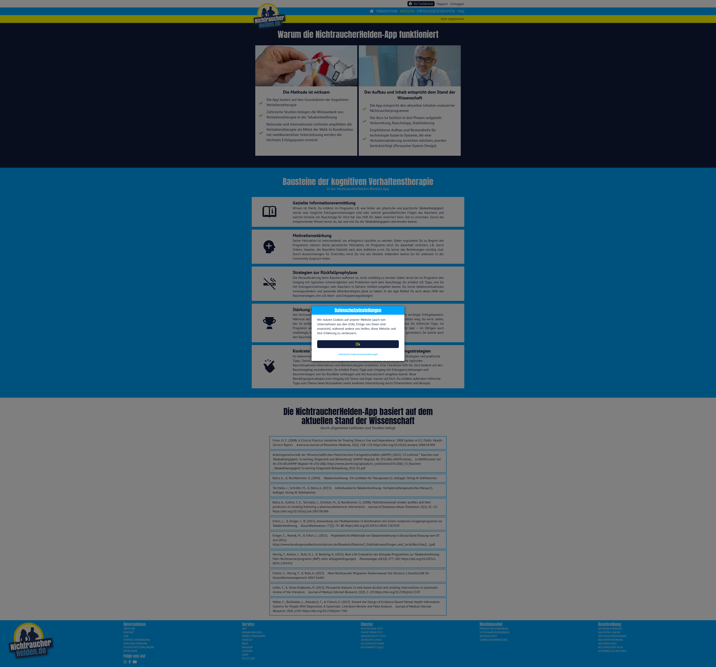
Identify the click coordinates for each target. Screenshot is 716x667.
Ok (358, 344)
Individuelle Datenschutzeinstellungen (358, 354)
